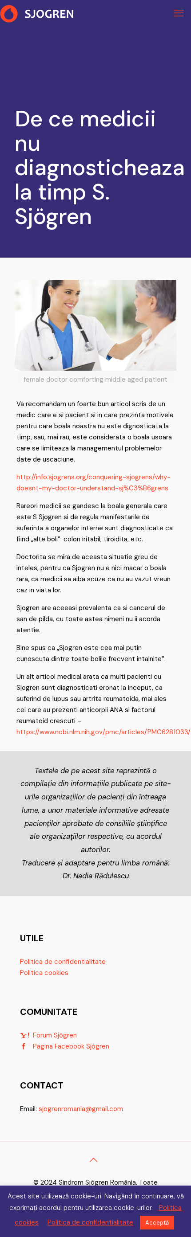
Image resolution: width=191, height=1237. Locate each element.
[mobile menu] (179, 13)
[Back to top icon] (95, 1160)
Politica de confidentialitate (63, 961)
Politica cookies (44, 972)
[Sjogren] (38, 13)
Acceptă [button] (157, 1222)
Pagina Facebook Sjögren (71, 1046)
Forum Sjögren (55, 1035)
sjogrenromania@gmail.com (81, 1108)
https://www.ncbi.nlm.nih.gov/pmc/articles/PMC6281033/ (103, 732)
